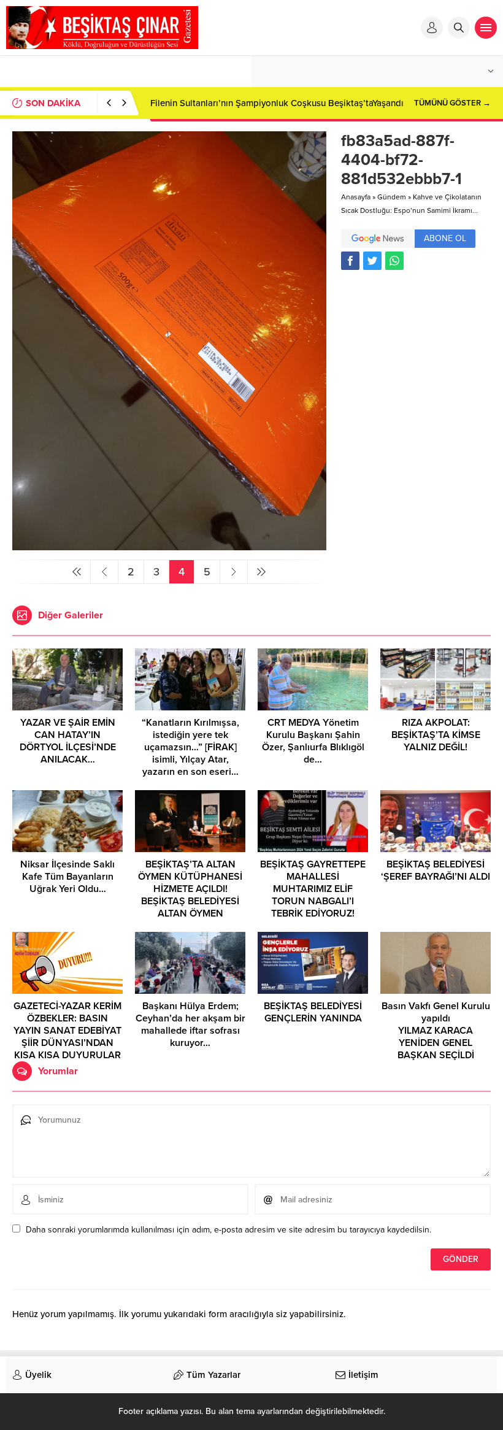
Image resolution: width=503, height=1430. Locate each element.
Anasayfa (356, 197)
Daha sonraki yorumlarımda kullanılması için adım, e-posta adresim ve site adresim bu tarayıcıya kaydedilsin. (228, 1229)
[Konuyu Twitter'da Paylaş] (372, 261)
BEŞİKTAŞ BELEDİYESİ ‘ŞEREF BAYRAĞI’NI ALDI (435, 870)
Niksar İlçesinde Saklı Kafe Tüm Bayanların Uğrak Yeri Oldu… (67, 876)
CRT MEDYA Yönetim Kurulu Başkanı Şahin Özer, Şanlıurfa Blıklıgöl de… (313, 741)
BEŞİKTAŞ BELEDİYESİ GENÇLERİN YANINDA (313, 1012)
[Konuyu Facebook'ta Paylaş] (350, 261)
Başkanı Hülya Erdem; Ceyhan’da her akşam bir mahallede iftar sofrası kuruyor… (190, 1024)
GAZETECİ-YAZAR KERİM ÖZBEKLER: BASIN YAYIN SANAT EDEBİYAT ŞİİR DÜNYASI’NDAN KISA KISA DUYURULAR (67, 1030)
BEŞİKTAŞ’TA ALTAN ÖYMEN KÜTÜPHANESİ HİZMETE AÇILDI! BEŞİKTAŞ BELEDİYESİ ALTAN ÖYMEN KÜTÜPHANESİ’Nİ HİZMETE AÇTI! (190, 901)
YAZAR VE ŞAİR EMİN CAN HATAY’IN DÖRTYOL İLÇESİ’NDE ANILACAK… (68, 741)
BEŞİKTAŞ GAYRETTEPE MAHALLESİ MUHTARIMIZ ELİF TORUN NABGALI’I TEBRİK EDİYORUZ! (313, 889)
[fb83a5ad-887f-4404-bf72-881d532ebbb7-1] (169, 545)
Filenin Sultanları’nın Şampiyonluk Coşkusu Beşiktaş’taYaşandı (277, 103)
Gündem (391, 197)
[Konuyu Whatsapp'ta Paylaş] (394, 261)
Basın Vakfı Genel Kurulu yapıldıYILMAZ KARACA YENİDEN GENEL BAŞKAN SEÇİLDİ (436, 1030)
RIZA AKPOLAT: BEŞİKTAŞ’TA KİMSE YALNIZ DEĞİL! (435, 735)
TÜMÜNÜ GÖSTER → (452, 103)
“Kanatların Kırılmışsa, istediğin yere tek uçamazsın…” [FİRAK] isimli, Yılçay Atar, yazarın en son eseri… (190, 747)
